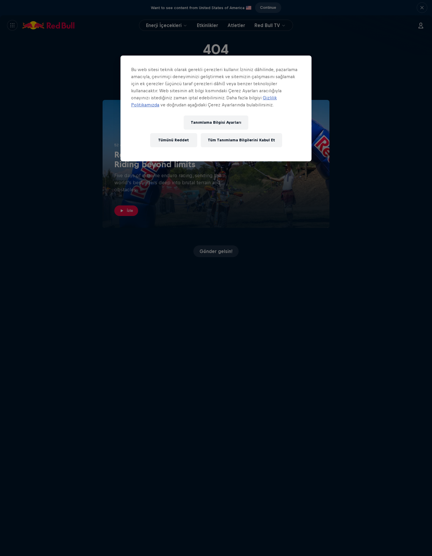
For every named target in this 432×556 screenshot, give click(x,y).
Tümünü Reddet (173, 140)
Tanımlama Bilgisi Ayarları (216, 122)
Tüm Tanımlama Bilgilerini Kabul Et (241, 140)
